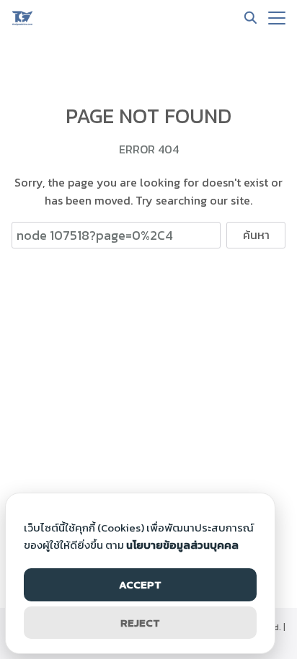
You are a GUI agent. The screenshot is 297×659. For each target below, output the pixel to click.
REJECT (140, 622)
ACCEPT (140, 584)
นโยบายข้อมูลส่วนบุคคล (182, 545)
